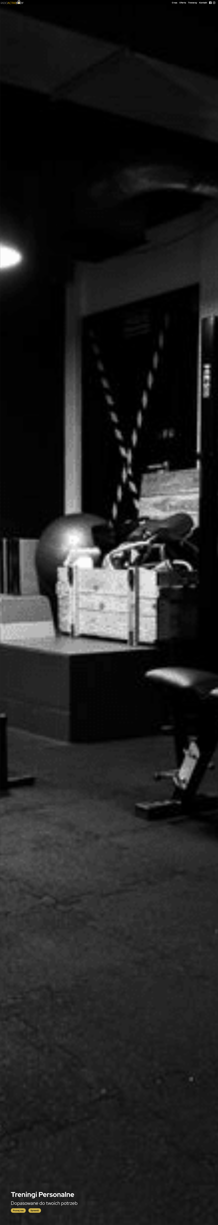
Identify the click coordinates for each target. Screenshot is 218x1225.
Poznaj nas (18, 1210)
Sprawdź (34, 1210)
